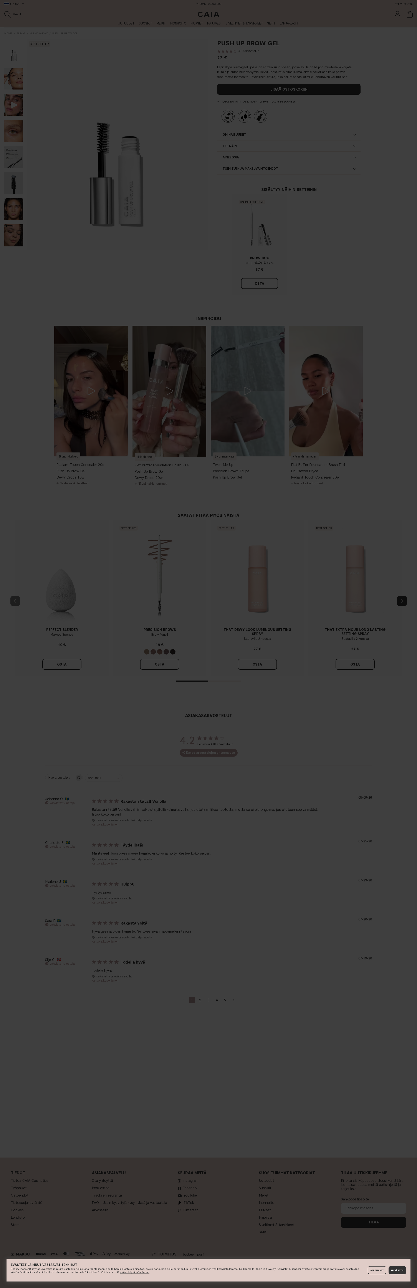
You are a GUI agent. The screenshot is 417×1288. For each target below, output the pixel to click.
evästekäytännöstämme (134, 1272)
